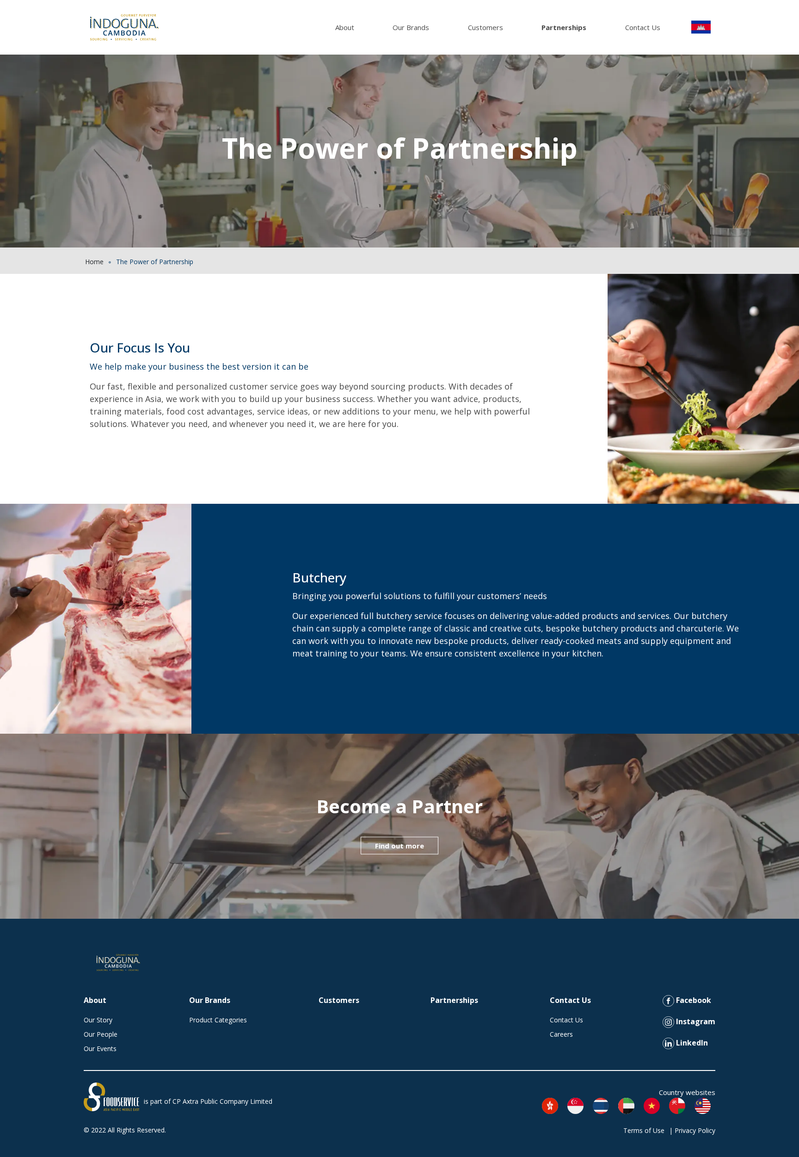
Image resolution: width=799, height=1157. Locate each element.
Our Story (98, 1019)
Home (94, 261)
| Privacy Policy (692, 1130)
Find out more (399, 845)
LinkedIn (691, 1043)
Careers (561, 1034)
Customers (485, 27)
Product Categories (218, 1019)
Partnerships (563, 27)
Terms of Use (643, 1130)
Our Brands (411, 27)
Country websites (687, 1092)
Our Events (100, 1048)
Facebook (692, 1000)
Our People (100, 1034)
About (344, 27)
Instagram (694, 1021)
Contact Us (642, 27)
